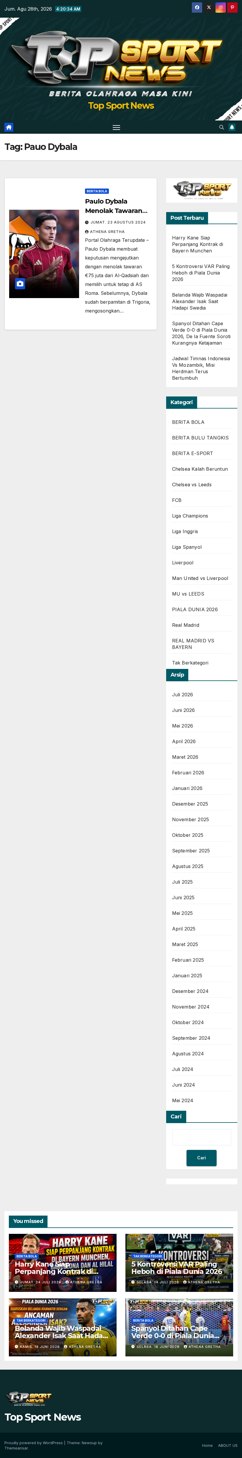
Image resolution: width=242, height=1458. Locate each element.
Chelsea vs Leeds (192, 484)
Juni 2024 (183, 1085)
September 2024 (191, 1038)
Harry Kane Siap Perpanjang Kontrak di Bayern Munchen (197, 244)
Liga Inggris (185, 531)
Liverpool (183, 563)
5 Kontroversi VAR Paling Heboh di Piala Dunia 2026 (201, 272)
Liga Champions (190, 516)
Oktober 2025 (187, 835)
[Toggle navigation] (116, 127)
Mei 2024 (183, 1100)
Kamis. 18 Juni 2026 (40, 1347)
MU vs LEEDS (188, 594)
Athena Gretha (107, 231)
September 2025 (191, 851)
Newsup (89, 1442)
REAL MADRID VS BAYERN (193, 644)
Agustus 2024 (188, 1054)
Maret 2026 (185, 757)
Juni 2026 (183, 710)
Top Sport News (121, 105)
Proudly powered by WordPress (34, 1442)
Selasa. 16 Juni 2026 (159, 1347)
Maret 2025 (185, 944)
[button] (221, 127)
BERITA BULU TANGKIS (200, 438)
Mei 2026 (182, 726)
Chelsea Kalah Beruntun (200, 469)
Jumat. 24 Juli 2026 (41, 1282)
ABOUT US (228, 1445)
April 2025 (184, 929)
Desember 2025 (190, 804)
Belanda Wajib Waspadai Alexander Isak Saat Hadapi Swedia (199, 301)
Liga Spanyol (187, 547)
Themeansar (16, 1448)
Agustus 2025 (187, 866)
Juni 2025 (183, 897)
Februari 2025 (188, 960)
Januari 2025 (187, 975)
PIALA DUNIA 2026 (195, 609)
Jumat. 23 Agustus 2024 (118, 222)
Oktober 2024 (188, 1022)
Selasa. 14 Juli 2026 (158, 1282)
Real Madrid (185, 625)
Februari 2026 (188, 773)
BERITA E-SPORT (192, 453)
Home (207, 1445)
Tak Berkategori (190, 663)
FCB (177, 500)
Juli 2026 (182, 694)
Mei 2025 (182, 913)
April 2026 (184, 741)
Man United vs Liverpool (200, 578)
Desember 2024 (190, 991)
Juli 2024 (183, 1069)
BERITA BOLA (97, 191)
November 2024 (191, 1007)
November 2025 (190, 819)
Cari (176, 1116)
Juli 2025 (182, 882)
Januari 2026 (187, 788)
